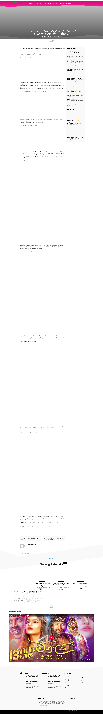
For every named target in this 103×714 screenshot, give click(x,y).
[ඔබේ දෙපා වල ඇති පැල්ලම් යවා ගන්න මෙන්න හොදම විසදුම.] (28, 580)
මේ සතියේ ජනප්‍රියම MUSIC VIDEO (14, 611)
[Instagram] (82, 3)
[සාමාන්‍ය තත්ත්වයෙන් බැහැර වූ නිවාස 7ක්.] (75, 131)
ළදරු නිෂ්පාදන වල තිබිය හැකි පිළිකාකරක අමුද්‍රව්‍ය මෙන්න (30, 539)
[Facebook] (80, 3)
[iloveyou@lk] (42, 36)
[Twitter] (54, 44)
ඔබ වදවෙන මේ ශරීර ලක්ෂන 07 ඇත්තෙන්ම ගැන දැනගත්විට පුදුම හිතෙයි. (53, 539)
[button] (87, 3)
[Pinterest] (56, 44)
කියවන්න (68, 60)
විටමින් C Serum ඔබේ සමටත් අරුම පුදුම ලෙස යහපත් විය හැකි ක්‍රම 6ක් (80, 584)
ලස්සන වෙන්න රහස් (51, 28)
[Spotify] (72, 702)
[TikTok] (83, 3)
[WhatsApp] (58, 44)
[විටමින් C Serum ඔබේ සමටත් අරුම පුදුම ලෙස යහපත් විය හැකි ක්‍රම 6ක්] (80, 576)
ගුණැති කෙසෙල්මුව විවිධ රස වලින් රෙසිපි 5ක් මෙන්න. (32, 687)
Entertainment (70, 51)
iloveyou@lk (46, 36)
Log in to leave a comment (24, 553)
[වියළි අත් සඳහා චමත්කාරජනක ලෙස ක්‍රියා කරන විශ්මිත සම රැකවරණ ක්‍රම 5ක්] (61, 576)
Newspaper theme (27, 710)
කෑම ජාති (68, 99)
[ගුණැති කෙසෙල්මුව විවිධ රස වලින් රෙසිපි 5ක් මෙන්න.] (22, 688)
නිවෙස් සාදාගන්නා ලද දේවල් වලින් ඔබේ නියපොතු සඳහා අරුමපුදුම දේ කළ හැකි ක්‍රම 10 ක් (42, 585)
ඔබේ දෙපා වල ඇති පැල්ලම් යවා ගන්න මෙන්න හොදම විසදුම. (28, 591)
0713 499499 (44, 705)
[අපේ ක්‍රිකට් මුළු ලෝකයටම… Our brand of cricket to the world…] (75, 115)
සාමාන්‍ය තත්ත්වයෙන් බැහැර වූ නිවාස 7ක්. (75, 61)
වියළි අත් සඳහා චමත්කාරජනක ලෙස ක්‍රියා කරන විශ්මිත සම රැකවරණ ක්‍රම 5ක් (61, 585)
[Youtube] (85, 3)
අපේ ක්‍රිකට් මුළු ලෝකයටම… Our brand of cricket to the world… (32, 676)
